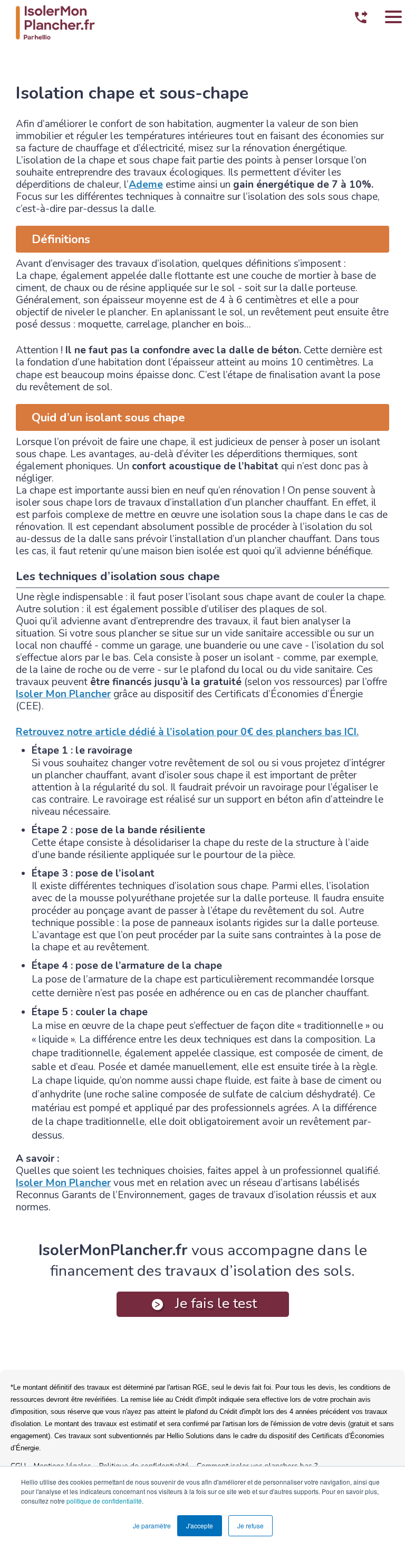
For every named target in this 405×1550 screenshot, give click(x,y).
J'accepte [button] (199, 1525)
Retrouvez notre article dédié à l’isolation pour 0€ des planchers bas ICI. (187, 732)
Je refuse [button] (250, 1525)
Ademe (146, 184)
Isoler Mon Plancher (63, 694)
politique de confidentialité (104, 1500)
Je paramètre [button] (152, 1525)
